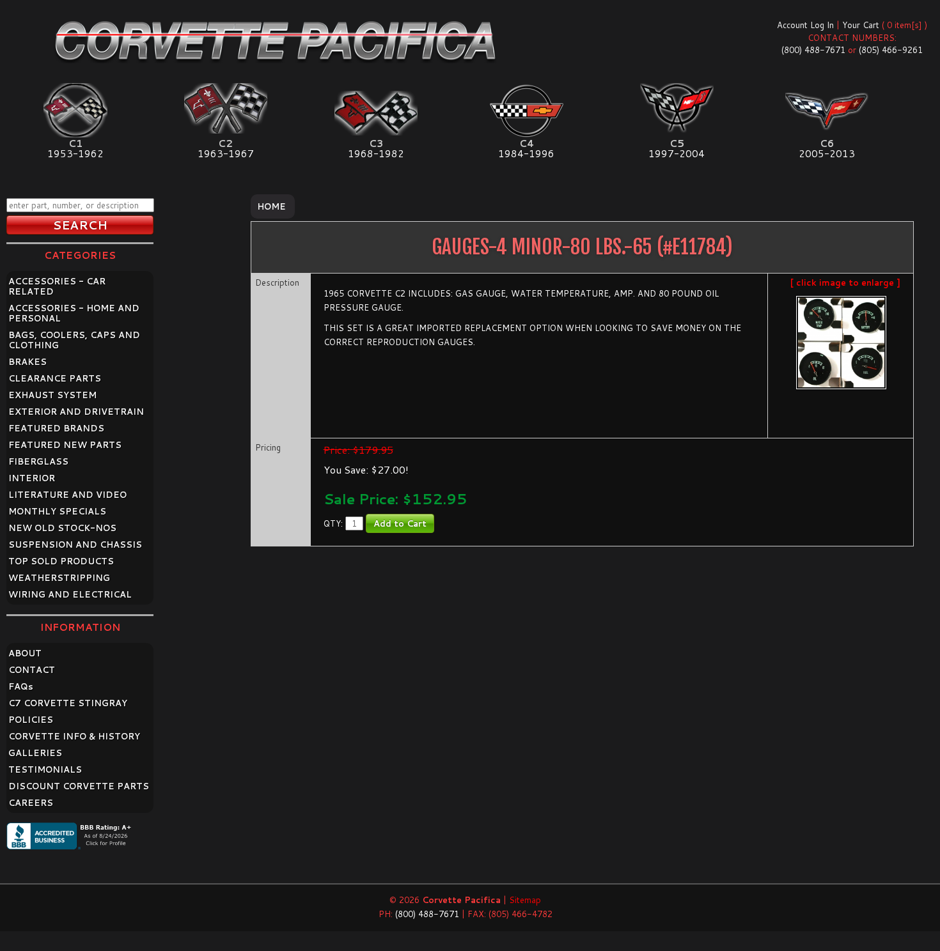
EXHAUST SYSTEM (52, 395)
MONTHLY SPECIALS (57, 511)
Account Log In (805, 25)
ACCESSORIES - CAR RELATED (57, 286)
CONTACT (31, 670)
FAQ (20, 686)
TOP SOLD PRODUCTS (61, 561)
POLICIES (30, 719)
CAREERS (30, 802)
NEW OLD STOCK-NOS (62, 528)
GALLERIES (35, 753)
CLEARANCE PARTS (54, 378)
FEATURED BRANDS (56, 428)
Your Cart (860, 25)
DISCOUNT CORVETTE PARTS (78, 786)
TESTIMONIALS (45, 769)
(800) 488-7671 (813, 50)
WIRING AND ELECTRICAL (70, 594)
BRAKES (27, 361)
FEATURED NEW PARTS (64, 445)
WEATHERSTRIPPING (59, 578)
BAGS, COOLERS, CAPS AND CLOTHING (74, 340)
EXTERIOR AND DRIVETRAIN (76, 411)
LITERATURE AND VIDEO (67, 494)
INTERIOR (31, 478)
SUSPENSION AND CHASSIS (75, 544)
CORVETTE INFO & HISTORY (74, 736)
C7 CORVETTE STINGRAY (67, 703)
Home (271, 206)
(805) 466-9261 (891, 50)
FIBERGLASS (38, 461)
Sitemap (525, 900)
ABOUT (25, 653)
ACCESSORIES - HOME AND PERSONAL (73, 313)
